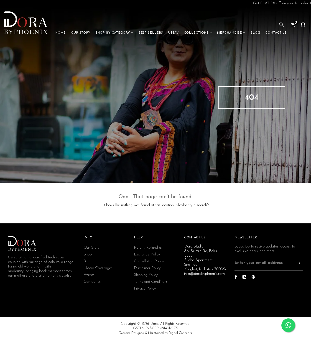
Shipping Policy (146, 275)
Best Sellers (150, 32)
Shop (88, 254)
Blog (255, 32)
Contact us (92, 282)
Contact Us (276, 32)
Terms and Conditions (151, 282)
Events (89, 275)
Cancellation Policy (149, 261)
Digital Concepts (180, 333)
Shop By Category (113, 32)
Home (60, 32)
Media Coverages (98, 268)
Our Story (80, 32)
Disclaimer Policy (147, 268)
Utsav (173, 32)
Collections (196, 32)
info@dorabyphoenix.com (204, 274)
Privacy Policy (145, 288)
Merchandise (229, 32)
